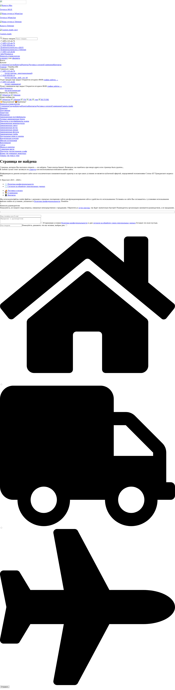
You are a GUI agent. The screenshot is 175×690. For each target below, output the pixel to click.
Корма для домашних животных (13, 153)
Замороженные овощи (9, 130)
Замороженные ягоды (9, 128)
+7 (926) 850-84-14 (7, 45)
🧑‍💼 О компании (11, 193)
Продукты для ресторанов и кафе (13, 151)
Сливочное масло (7, 149)
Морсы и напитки (7, 147)
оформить (16, 58)
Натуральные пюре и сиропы (12, 136)
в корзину (4, 58)
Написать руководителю (10, 56)
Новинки (4, 108)
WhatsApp (6, 95)
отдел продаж (84, 208)
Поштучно (4, 113)
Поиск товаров (9, 39)
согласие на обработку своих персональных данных (114, 223)
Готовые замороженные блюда (12, 119)
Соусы (2, 145)
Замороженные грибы (9, 134)
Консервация (5, 143)
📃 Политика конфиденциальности (19, 184)
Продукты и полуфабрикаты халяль (14, 121)
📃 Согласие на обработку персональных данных (25, 186)
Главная (3, 67)
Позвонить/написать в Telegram (13, 50)
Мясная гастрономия (8, 141)
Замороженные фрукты (9, 132)
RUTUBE (45, 100)
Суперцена (4, 65)
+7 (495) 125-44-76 (7, 43)
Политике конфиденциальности (47, 201)
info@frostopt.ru (6, 54)
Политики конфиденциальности (74, 223)
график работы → (51, 80)
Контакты (57, 65)
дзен (36, 100)
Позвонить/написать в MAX (12, 47)
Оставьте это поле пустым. (147, 223)
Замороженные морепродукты (12, 123)
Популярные (5, 110)
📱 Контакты (10, 195)
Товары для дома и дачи (9, 156)
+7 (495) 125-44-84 (7, 52)
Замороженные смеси (9, 125)
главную (32, 169)
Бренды (18, 65)
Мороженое (5, 115)
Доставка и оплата (35, 65)
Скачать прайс (67, 106)
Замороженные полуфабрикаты (13, 117)
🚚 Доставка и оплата (14, 191)
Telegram (16, 95)
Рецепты (24, 65)
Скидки (12, 65)
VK (24, 100)
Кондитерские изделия (9, 138)
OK (30, 100)
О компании (48, 65)
